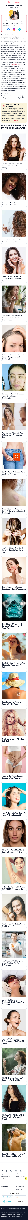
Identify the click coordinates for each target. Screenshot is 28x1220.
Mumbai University (17, 64)
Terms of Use (19, 1183)
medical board (14, 120)
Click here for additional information (15, 1218)
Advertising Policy (20, 1186)
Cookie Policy (19, 1189)
